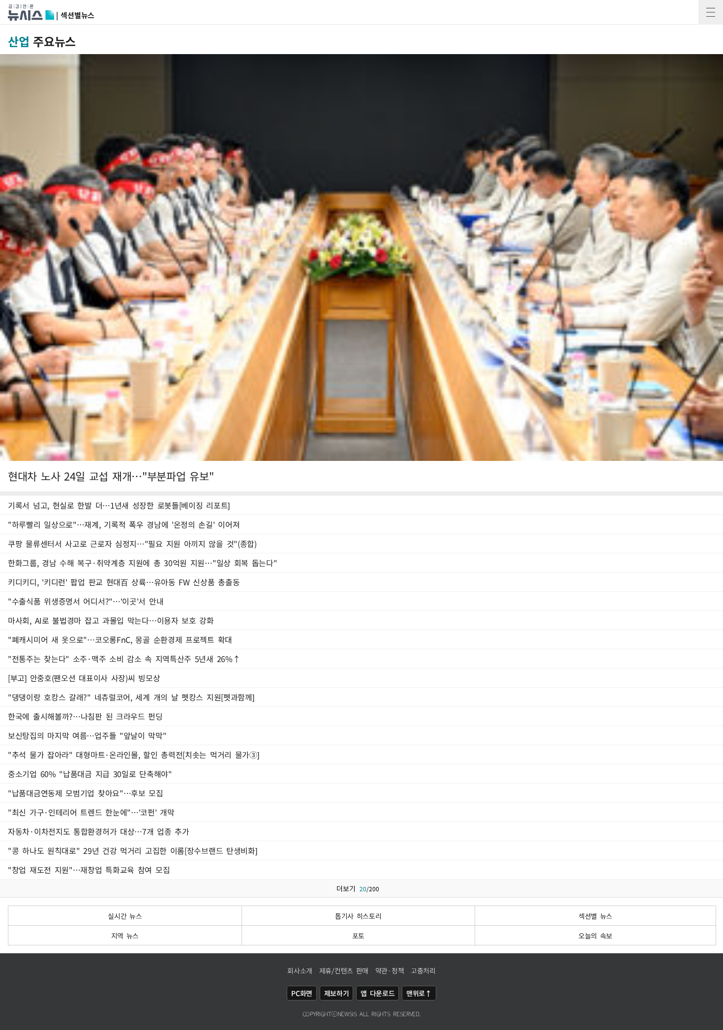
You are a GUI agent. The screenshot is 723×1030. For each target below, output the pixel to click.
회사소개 (299, 970)
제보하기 (336, 993)
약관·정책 (389, 970)
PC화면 (301, 993)
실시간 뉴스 (125, 916)
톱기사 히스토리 (358, 916)
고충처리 (423, 970)
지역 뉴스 (125, 935)
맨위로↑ (419, 993)
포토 (358, 935)
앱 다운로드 (377, 993)
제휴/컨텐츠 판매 (343, 970)
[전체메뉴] (710, 12)
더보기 (357, 888)
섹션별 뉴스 (595, 916)
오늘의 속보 (595, 935)
